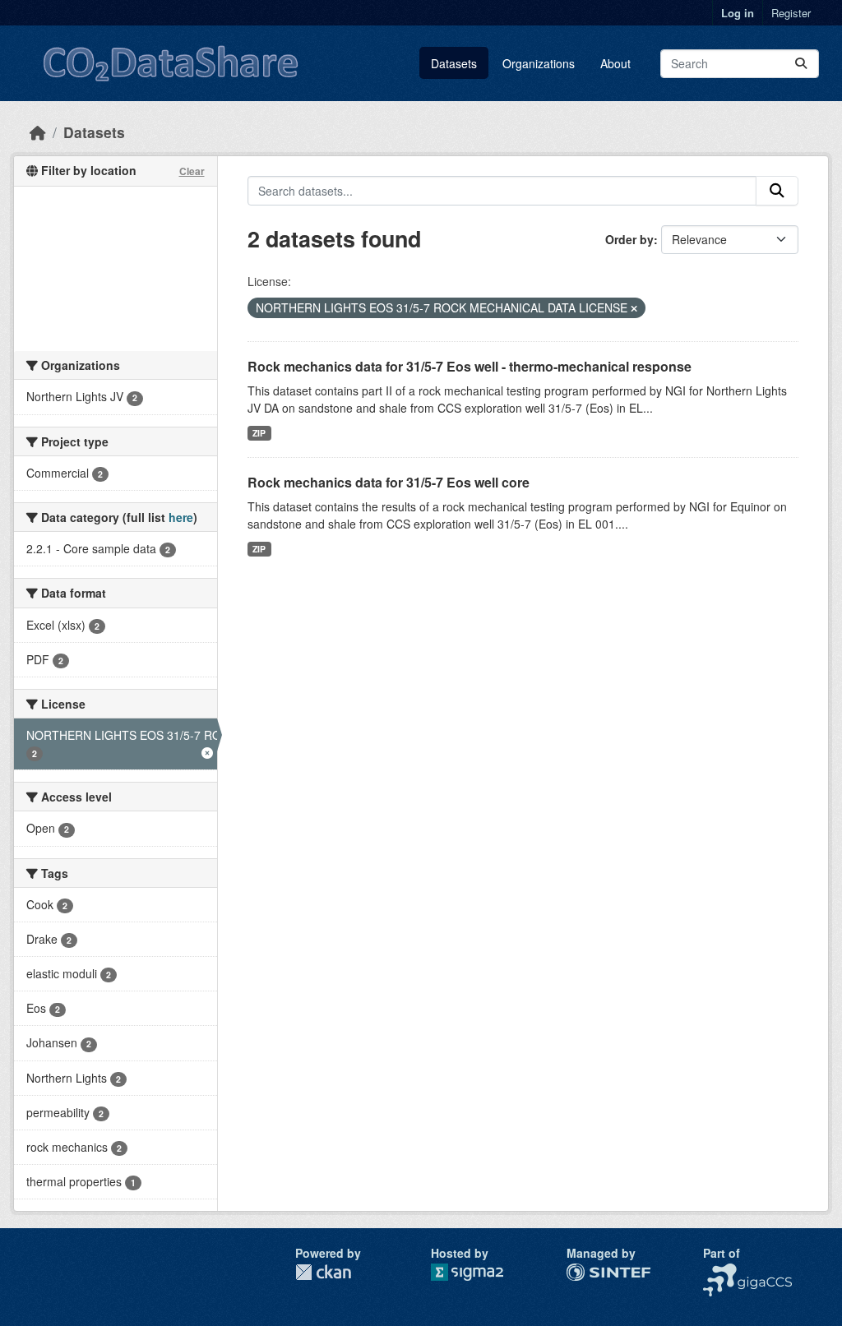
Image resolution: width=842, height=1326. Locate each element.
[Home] (38, 132)
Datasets (454, 63)
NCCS (719, 1272)
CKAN (323, 1272)
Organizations (538, 63)
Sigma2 (480, 1272)
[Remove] (634, 308)
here (181, 517)
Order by (629, 239)
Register (791, 13)
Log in (737, 13)
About (615, 63)
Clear (192, 171)
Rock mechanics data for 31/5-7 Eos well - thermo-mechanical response (470, 366)
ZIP (259, 433)
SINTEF (587, 1272)
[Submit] (800, 63)
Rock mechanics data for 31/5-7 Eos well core (389, 482)
